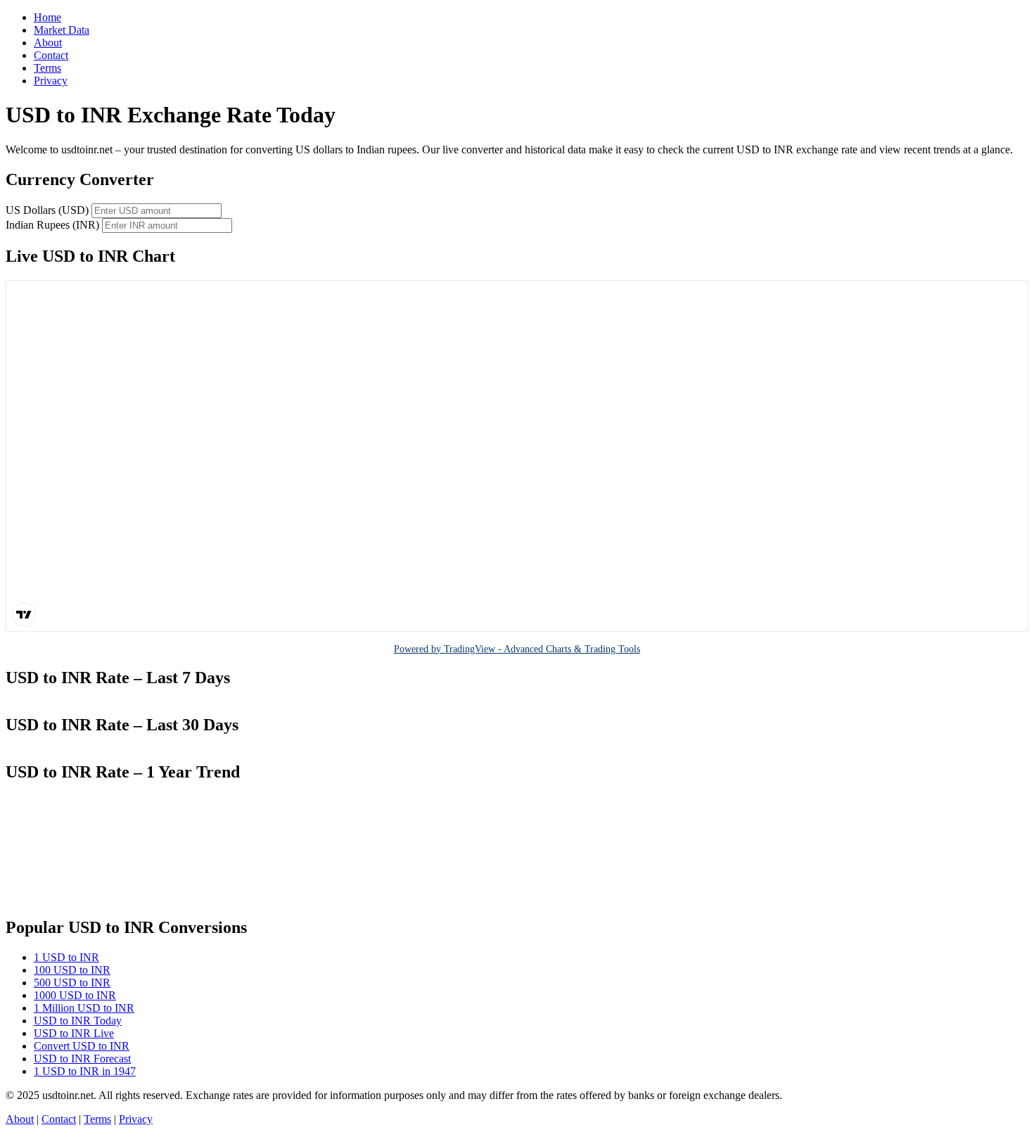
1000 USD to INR (75, 995)
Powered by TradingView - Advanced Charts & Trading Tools (517, 648)
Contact (51, 55)
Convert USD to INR (81, 1046)
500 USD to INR (72, 983)
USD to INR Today (78, 1021)
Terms (47, 68)
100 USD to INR (72, 970)
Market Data (61, 30)
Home (47, 17)
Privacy (51, 81)
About (48, 43)
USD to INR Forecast (82, 1059)
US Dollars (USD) (47, 210)
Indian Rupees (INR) (52, 225)
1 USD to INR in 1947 (85, 1071)
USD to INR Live (74, 1033)
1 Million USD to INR (84, 1008)
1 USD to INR (66, 957)
